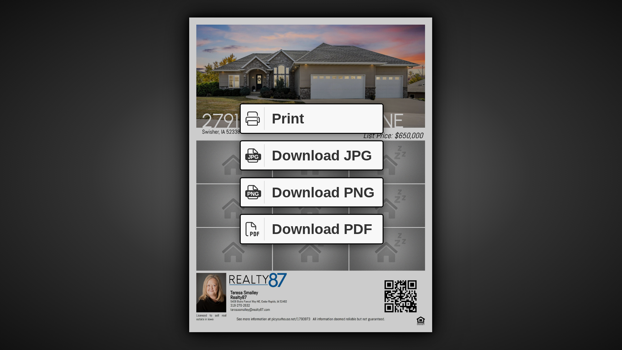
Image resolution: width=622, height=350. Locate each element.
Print (288, 118)
